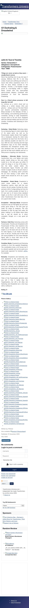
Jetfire (25, 251)
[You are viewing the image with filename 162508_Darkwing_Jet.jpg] (16, 330)
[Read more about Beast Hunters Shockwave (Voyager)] (15, 533)
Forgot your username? (8, 475)
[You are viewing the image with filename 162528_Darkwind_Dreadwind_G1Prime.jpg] (16, 407)
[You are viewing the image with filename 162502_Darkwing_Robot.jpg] (16, 306)
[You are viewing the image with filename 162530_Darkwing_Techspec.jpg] (16, 415)
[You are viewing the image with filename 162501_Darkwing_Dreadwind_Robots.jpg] (16, 302)
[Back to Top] (27, 606)
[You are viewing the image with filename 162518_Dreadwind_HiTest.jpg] (16, 368)
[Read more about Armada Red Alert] (11, 553)
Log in (14, 469)
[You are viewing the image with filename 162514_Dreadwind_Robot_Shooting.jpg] (16, 353)
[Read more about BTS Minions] (9, 543)
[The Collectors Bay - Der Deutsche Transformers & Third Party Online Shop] (14, 519)
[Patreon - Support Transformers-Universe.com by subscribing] (10, 523)
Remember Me (7, 460)
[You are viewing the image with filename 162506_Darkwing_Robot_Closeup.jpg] (16, 322)
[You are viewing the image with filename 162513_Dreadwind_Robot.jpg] (16, 349)
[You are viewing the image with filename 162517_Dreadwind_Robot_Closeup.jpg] (16, 364)
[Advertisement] (14, 578)
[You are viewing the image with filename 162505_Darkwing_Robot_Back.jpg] (16, 318)
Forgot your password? (8, 473)
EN (9, 13)
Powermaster (6, 440)
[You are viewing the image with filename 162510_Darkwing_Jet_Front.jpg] (16, 337)
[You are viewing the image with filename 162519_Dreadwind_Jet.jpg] (16, 372)
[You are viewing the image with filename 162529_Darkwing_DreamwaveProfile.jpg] (16, 411)
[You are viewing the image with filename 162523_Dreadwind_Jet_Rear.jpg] (16, 388)
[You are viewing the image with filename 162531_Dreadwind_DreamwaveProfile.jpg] (16, 418)
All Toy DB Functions (9, 507)
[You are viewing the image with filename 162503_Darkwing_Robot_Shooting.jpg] (16, 310)
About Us (7, 495)
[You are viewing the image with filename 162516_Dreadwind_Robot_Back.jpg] (16, 360)
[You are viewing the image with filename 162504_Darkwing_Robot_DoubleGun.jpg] (16, 314)
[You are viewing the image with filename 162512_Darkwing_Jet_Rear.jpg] (16, 345)
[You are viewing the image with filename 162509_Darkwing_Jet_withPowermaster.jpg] (16, 333)
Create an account (7, 477)
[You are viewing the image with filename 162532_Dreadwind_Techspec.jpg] (16, 422)
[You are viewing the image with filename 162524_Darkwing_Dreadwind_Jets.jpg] (16, 391)
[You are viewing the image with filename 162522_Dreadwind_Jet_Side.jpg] (16, 384)
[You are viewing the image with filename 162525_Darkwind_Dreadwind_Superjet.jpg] (16, 395)
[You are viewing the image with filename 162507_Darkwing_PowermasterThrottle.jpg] (16, 326)
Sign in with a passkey (16, 464)
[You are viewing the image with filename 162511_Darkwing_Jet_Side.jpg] (16, 341)
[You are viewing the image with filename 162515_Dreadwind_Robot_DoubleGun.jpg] (16, 357)
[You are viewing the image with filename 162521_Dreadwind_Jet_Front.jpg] (16, 380)
